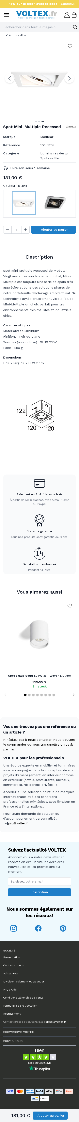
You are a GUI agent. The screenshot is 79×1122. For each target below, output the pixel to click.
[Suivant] (69, 78)
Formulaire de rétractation (20, 1005)
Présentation (11, 957)
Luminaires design (54, 153)
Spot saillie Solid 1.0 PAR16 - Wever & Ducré (39, 675)
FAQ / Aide (10, 989)
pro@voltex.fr (18, 823)
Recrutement (12, 1013)
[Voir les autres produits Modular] (71, 126)
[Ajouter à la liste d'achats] (69, 606)
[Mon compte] (66, 15)
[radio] (24, 203)
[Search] (75, 27)
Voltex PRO (10, 973)
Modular (46, 137)
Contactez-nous (13, 965)
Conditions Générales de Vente (23, 997)
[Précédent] (10, 78)
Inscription (39, 892)
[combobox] (39, 27)
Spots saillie (17, 35)
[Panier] (73, 15)
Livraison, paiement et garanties (24, 981)
